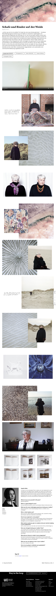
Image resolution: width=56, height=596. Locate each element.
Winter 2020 (28, 581)
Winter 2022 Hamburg (29, 586)
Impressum (50, 582)
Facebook (4, 512)
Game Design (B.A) (38, 583)
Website (3, 510)
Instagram (4, 513)
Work (54, 297)
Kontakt (50, 583)
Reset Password (51, 586)
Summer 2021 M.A (29, 583)
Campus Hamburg (40, 53)
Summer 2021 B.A (28, 582)
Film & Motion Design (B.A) (39, 582)
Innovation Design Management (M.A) (41, 586)
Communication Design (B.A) (39, 581)
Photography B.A (19, 53)
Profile (55, 300)
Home (55, 293)
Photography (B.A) (38, 588)
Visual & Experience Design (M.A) (40, 591)
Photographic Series (7, 56)
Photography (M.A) (38, 589)
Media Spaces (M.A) (38, 587)
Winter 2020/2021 (29, 53)
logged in (20, 555)
